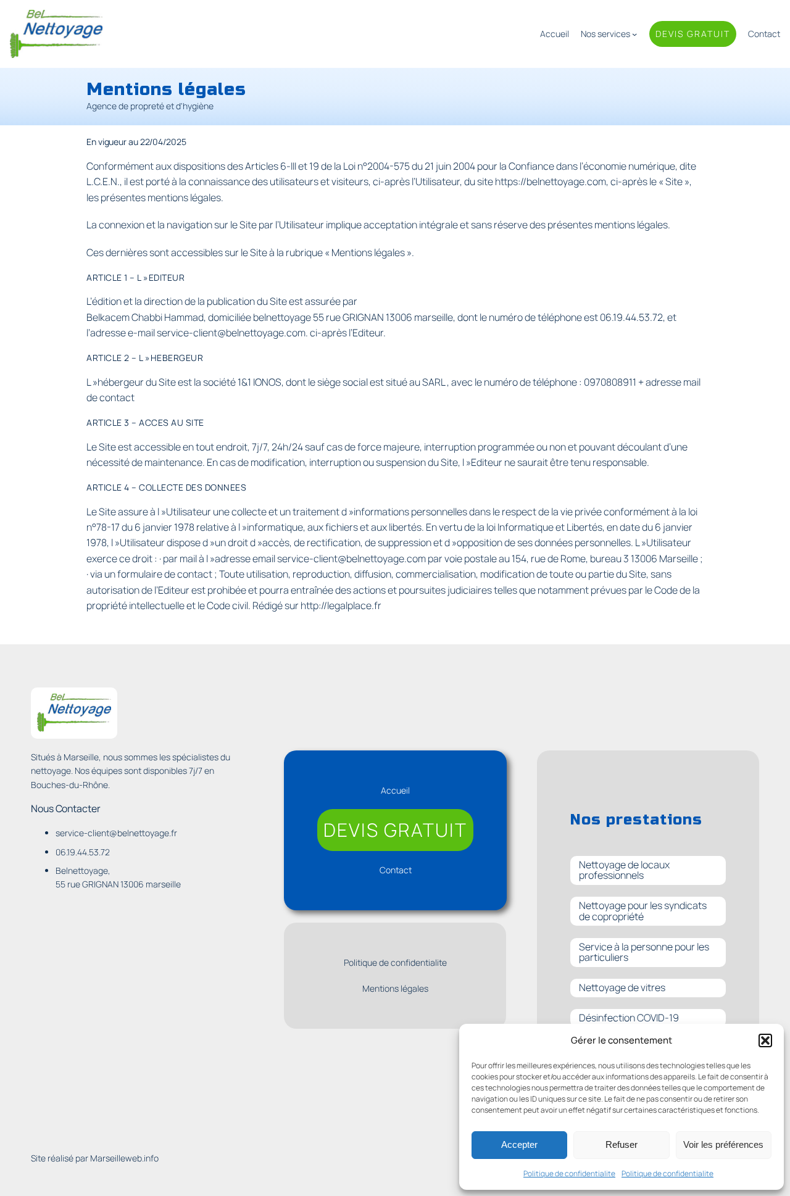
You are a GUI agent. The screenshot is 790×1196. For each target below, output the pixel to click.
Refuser (621, 1144)
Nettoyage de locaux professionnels (624, 870)
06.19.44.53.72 (631, 317)
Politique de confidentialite (569, 1173)
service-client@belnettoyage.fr (116, 833)
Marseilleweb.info (124, 1158)
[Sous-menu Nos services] (634, 33)
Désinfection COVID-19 (629, 1017)
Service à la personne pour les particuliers (644, 952)
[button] (765, 1040)
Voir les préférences (723, 1144)
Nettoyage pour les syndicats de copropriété (643, 911)
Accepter (519, 1144)
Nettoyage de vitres (622, 987)
